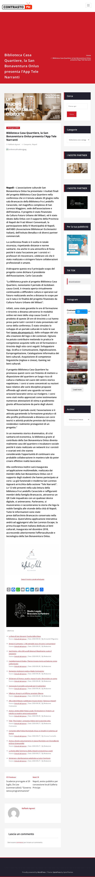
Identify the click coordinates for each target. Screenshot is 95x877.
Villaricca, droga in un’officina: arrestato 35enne (26, 693)
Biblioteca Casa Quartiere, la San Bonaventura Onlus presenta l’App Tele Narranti (72, 59)
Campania (27, 144)
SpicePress (57, 872)
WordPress (41, 872)
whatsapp (40, 579)
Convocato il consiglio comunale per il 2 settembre (27, 686)
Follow (83, 311)
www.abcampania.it (22, 332)
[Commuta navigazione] (88, 5)
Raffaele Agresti (14, 144)
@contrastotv (74, 281)
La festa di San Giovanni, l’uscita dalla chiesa (25, 636)
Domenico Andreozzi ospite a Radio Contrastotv (26, 671)
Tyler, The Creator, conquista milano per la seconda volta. (30, 721)
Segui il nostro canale (29, 579)
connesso (19, 842)
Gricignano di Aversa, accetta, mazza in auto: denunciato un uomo (33, 678)
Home (88, 55)
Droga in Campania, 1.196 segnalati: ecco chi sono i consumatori (32, 644)
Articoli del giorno (20, 639)
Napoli (34, 144)
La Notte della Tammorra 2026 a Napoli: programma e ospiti (31, 751)
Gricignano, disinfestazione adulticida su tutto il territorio (29, 758)
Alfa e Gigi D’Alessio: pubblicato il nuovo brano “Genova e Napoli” (32, 701)
